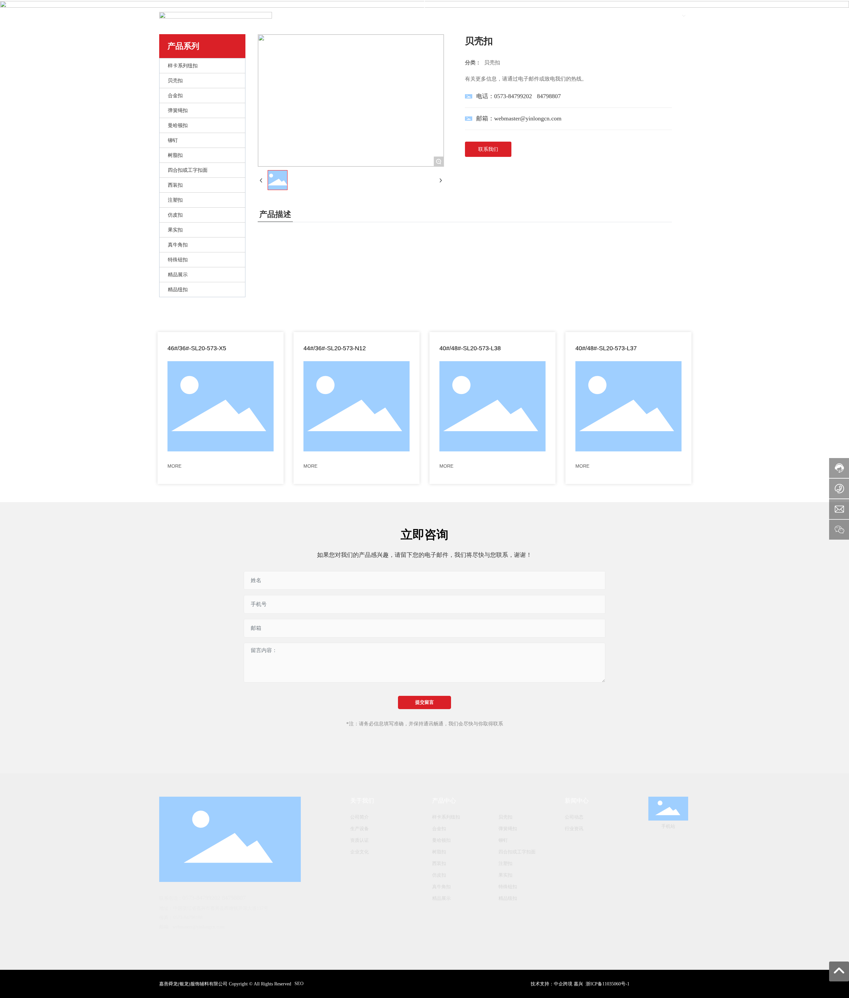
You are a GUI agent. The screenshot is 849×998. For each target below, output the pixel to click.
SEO (298, 983)
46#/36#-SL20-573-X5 (196, 348)
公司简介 (359, 817)
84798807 (549, 96)
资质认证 (359, 840)
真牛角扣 (441, 886)
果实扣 (505, 875)
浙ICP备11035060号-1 (607, 983)
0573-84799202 (513, 96)
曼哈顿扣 (441, 840)
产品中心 (444, 800)
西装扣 (439, 863)
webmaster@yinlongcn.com (527, 118)
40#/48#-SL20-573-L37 (606, 348)
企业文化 (359, 851)
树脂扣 (439, 851)
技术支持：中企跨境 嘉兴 (557, 983)
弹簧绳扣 (507, 828)
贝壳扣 (505, 817)
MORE (174, 466)
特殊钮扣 (507, 886)
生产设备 (359, 828)
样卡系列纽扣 (446, 817)
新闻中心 (577, 800)
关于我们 (362, 800)
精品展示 (441, 898)
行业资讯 (574, 828)
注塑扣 (505, 863)
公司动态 (574, 817)
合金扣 (439, 828)
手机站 (668, 826)
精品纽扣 (507, 898)
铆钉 (503, 840)
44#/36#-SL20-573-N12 (334, 348)
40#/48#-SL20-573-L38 (470, 348)
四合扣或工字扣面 (517, 851)
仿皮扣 (439, 875)
